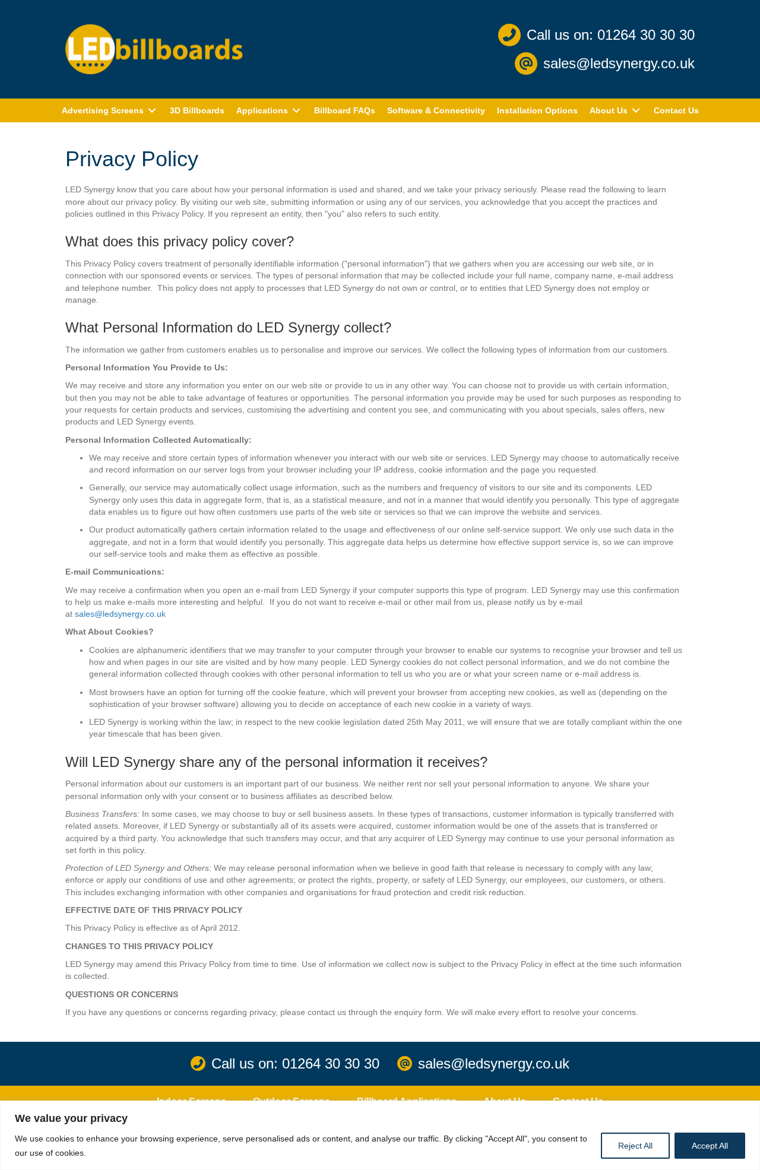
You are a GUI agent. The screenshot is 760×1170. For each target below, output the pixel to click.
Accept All (710, 1145)
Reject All (635, 1145)
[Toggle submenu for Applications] (296, 111)
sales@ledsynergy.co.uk (120, 614)
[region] (380, 1135)
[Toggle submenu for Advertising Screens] (152, 111)
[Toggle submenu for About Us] (636, 111)
